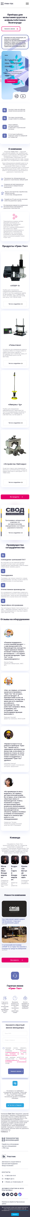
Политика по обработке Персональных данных (13, 1202)
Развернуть (4, 1131)
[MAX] (20, 1194)
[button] (27, 3)
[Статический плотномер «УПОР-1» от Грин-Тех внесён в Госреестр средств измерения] (14, 934)
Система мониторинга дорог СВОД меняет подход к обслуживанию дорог (13, 921)
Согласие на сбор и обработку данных (15, 1054)
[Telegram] (3, 1194)
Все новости (15, 960)
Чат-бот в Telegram (15, 1105)
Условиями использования (15, 1062)
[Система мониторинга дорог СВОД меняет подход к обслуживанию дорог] (14, 909)
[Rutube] (15, 1194)
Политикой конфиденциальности (15, 1059)
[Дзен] (7, 1194)
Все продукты (14, 497)
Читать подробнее (15, 304)
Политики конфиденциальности (15, 1051)
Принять (15, 1214)
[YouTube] (11, 1194)
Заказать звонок (9, 29)
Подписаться (11, 81)
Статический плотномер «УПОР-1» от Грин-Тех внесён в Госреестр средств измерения (14, 947)
